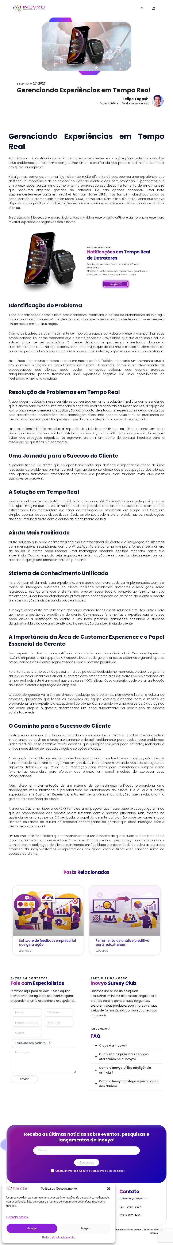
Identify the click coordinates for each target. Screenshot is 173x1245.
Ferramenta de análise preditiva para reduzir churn (122, 942)
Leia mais (25, 951)
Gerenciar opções (17, 1217)
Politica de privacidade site (58, 1237)
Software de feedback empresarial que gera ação (47, 942)
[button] (109, 1188)
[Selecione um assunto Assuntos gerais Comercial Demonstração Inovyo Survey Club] (31, 1042)
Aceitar (32, 1228)
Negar (85, 1228)
